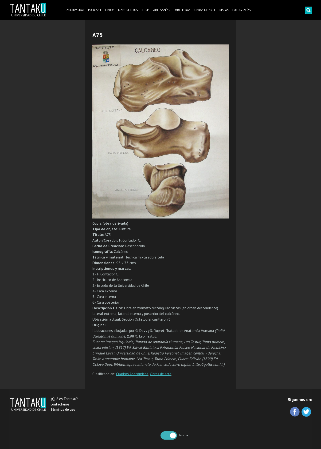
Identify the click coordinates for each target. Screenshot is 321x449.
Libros (109, 10)
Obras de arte (205, 10)
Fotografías (241, 10)
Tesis (145, 10)
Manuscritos (128, 10)
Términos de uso (63, 409)
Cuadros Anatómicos (132, 373)
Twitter (306, 412)
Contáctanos (60, 404)
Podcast (95, 10)
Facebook (295, 412)
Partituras (182, 10)
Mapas (224, 10)
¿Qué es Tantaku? (64, 399)
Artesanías (161, 10)
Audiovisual (75, 10)
